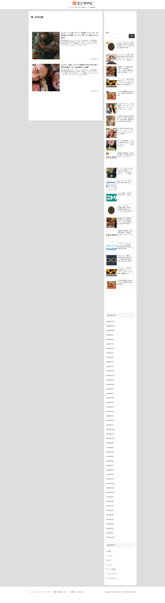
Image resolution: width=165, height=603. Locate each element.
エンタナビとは (34, 592)
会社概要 (72, 592)
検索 (107, 32)
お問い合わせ (80, 592)
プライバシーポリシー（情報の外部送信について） (54, 592)
